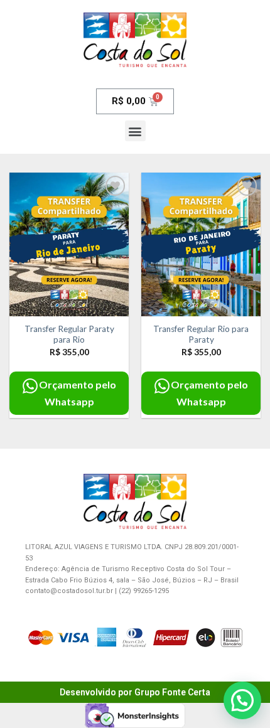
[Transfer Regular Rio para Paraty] (201, 244)
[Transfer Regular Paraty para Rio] (69, 244)
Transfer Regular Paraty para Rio (69, 334)
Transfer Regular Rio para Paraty (201, 334)
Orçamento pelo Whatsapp (77, 392)
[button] (135, 130)
